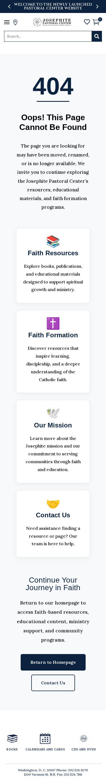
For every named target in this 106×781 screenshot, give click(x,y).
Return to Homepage (53, 662)
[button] (97, 6)
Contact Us (53, 682)
